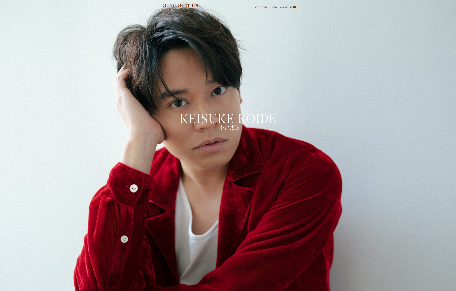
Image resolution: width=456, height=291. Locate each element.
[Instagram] (290, 7)
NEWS (256, 7)
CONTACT (284, 7)
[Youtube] (294, 7)
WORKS (274, 7)
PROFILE (265, 7)
